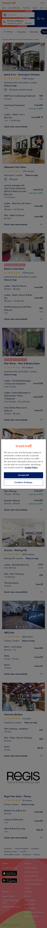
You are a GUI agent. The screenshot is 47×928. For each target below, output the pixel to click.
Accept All (23, 475)
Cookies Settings (23, 482)
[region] (23, 464)
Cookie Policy (31, 467)
